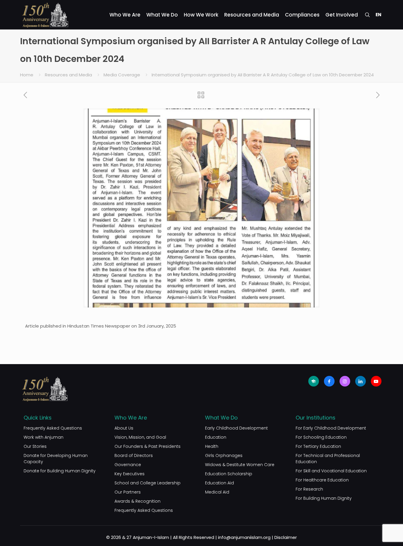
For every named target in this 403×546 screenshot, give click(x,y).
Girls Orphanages (224, 455)
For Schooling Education (321, 437)
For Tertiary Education (318, 446)
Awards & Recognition (137, 501)
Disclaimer (285, 537)
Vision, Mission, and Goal (140, 437)
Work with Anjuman (43, 437)
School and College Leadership (147, 483)
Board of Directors (133, 455)
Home (26, 75)
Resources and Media (68, 75)
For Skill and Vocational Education (331, 471)
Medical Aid (217, 492)
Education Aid (219, 483)
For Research (309, 489)
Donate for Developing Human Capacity (56, 459)
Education (215, 437)
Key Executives (129, 474)
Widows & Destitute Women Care (239, 465)
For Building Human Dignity (324, 498)
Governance (127, 465)
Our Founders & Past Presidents (147, 446)
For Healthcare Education (322, 480)
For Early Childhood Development (331, 428)
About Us (123, 428)
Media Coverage (122, 75)
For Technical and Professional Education (328, 459)
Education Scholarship (228, 474)
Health (211, 446)
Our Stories (35, 446)
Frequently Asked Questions (53, 428)
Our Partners (127, 492)
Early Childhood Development (236, 428)
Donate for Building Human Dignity (60, 471)
